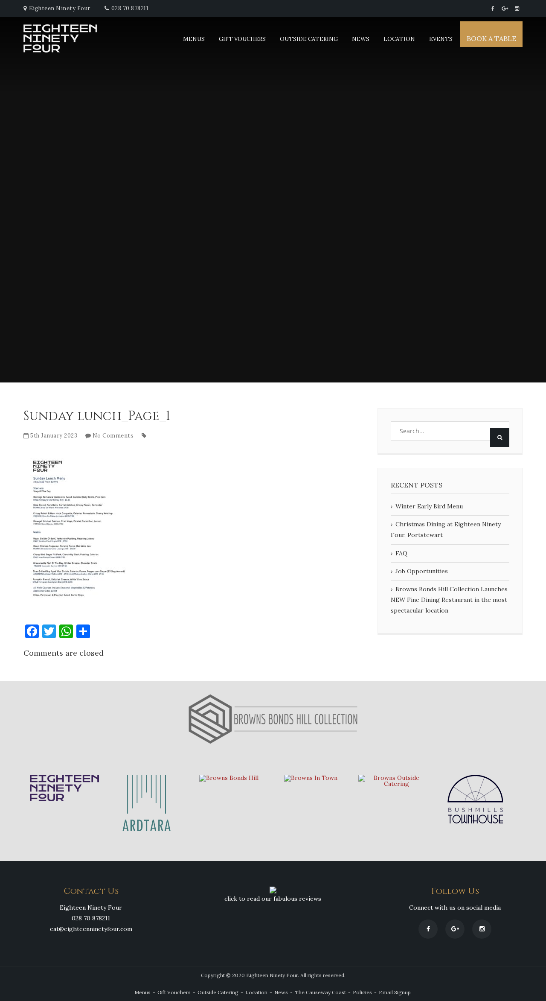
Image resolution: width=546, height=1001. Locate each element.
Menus (194, 39)
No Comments (113, 435)
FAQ (401, 553)
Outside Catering (309, 39)
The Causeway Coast (320, 992)
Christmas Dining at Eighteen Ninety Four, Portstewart (446, 529)
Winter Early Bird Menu (429, 506)
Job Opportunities (421, 571)
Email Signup (395, 992)
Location (399, 39)
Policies (362, 992)
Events (441, 39)
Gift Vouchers (242, 39)
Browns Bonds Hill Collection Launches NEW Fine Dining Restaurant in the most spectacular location (449, 599)
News (360, 39)
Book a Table (491, 38)
